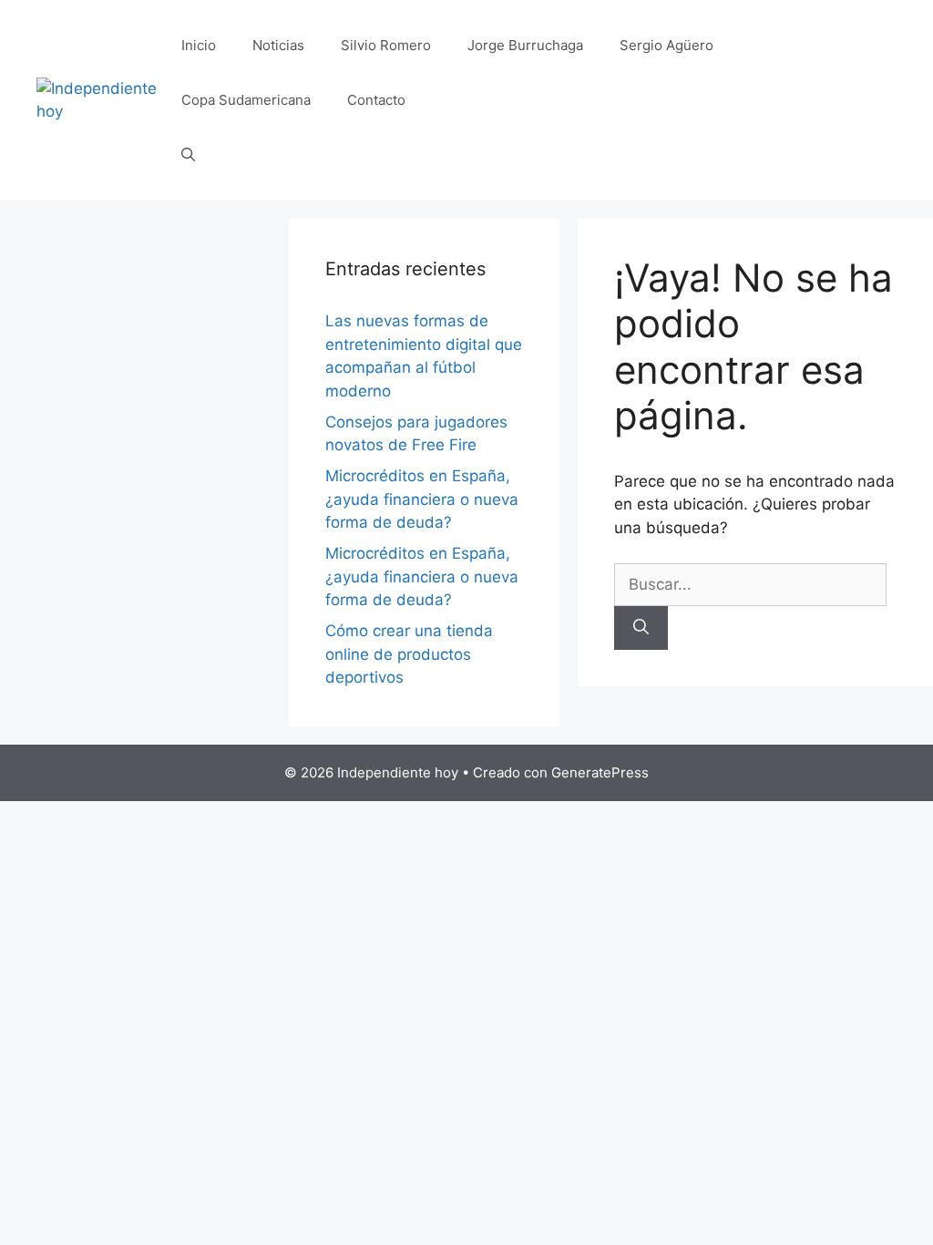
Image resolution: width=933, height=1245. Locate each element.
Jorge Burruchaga (525, 45)
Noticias (278, 45)
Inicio (198, 45)
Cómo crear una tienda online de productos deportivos (409, 654)
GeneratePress (600, 772)
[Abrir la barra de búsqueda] (188, 155)
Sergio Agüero (666, 45)
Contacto (376, 99)
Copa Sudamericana (246, 99)
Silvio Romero (386, 45)
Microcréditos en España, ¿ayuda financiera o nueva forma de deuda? (421, 499)
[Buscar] (641, 628)
